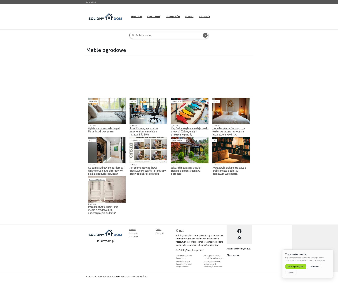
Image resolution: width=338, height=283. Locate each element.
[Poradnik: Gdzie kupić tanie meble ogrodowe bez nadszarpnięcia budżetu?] (107, 189)
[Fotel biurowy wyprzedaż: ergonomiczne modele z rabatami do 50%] (148, 111)
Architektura (178, 140)
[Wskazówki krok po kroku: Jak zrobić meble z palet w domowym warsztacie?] (231, 150)
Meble (216, 101)
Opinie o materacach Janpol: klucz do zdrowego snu (104, 130)
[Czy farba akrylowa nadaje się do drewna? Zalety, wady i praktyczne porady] (189, 111)
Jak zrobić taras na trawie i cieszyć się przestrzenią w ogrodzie (186, 170)
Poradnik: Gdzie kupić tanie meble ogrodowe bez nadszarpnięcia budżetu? (103, 209)
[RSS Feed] (239, 237)
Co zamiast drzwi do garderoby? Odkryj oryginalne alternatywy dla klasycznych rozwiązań (106, 170)
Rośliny (189, 16)
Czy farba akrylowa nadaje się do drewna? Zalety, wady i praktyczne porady (189, 131)
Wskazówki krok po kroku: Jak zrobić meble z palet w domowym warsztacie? (229, 170)
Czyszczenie (153, 16)
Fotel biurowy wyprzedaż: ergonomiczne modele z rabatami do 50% (144, 131)
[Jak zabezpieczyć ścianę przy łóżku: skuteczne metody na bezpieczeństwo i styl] (231, 111)
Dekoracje (204, 16)
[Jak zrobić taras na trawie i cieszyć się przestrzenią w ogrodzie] (189, 150)
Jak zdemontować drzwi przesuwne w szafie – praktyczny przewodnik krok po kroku (148, 170)
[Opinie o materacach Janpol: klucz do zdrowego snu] (107, 111)
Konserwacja (137, 140)
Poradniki (136, 16)
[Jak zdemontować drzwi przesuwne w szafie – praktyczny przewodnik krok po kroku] (148, 150)
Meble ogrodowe (97, 180)
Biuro (133, 101)
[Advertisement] (169, 76)
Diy (214, 140)
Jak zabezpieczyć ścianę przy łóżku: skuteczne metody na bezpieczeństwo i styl (228, 131)
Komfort (93, 101)
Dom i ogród (173, 16)
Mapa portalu (233, 255)
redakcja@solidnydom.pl (239, 248)
